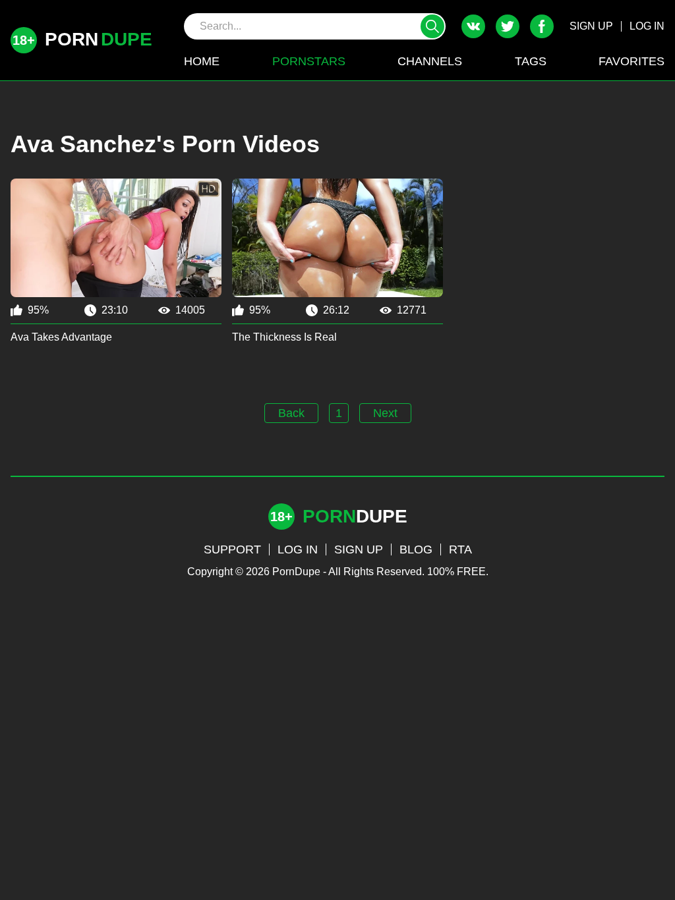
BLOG (415, 549)
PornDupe (296, 571)
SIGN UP (591, 26)
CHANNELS (429, 61)
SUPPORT (232, 549)
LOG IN (647, 26)
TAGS (530, 61)
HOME (202, 61)
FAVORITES (631, 61)
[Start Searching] (432, 26)
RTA (460, 549)
